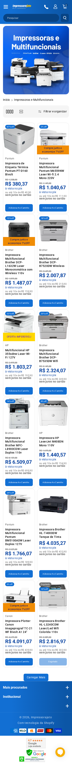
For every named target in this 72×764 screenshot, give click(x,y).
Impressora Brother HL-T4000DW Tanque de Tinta (52, 533)
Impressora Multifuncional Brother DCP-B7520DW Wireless (51, 260)
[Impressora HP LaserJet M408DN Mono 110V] (53, 413)
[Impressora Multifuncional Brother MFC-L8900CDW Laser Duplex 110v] (19, 413)
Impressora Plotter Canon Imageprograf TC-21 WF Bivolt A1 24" (18, 626)
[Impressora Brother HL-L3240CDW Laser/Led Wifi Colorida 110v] (53, 596)
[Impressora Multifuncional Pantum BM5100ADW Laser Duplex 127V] (19, 505)
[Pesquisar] (65, 18)
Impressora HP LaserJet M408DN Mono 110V (51, 441)
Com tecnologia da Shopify (36, 722)
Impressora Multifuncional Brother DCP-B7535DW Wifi (49, 356)
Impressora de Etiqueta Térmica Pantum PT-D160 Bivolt (16, 169)
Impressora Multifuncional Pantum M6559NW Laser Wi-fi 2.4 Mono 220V (51, 171)
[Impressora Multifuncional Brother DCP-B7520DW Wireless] (53, 230)
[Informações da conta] (55, 6)
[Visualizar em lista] (21, 111)
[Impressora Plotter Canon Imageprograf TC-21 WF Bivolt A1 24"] (19, 596)
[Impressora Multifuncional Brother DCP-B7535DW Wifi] (53, 325)
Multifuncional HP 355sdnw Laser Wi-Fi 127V (18, 354)
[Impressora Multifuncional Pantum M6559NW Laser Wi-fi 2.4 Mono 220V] (53, 139)
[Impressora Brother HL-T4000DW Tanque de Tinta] (53, 505)
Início (6, 99)
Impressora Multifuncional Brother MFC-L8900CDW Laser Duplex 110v (16, 445)
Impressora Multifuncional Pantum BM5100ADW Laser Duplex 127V (18, 537)
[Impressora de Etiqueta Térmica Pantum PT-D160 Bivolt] (19, 139)
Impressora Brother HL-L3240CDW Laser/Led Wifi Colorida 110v (52, 626)
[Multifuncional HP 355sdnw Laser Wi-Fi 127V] (19, 325)
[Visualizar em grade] (9, 111)
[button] (5, 7)
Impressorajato (41, 717)
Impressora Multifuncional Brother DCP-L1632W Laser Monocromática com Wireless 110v (19, 264)
